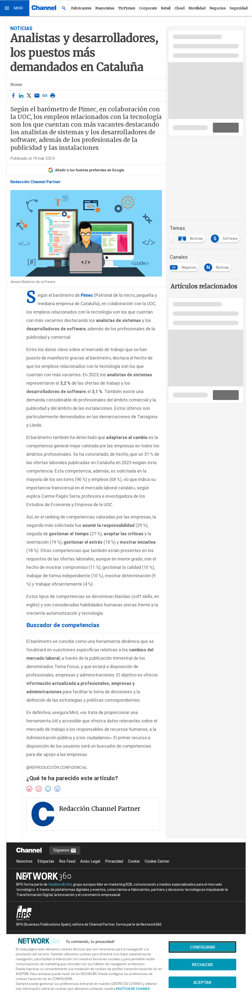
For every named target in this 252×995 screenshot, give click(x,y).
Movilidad (197, 8)
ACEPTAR (202, 982)
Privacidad (114, 861)
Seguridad (239, 8)
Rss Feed (67, 861)
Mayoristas (104, 8)
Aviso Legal (90, 861)
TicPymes (126, 8)
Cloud (179, 8)
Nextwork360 (60, 884)
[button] (15, 8)
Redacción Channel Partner (35, 182)
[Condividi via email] (37, 96)
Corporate (148, 8)
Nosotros (24, 861)
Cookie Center (157, 861)
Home (16, 84)
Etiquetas (45, 861)
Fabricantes (81, 8)
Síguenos (61, 850)
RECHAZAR (202, 964)
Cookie (134, 861)
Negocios (217, 8)
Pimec (87, 295)
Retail (166, 8)
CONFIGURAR (202, 947)
